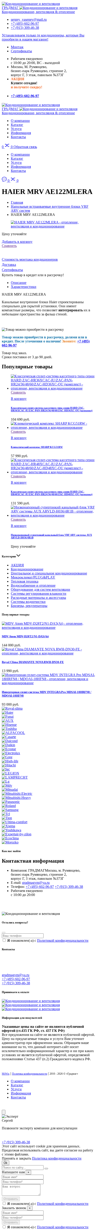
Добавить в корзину (17, 242)
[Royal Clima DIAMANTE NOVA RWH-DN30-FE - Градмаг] (48, 653)
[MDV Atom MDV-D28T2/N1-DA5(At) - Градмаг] (48, 627)
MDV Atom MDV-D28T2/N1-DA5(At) (25, 636)
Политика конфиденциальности (29, 1073)
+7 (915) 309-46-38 (25, 28)
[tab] (53, 283)
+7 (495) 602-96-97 (25, 23)
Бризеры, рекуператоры (29, 606)
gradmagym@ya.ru (36, 882)
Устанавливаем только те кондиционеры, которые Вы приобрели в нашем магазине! (43, 37)
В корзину (19, 399)
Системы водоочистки (28, 602)
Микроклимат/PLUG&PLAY (33, 577)
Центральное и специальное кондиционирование (49, 573)
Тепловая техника (24, 581)
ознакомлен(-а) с (47, 940)
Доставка (9, 265)
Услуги (16, 129)
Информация (21, 133)
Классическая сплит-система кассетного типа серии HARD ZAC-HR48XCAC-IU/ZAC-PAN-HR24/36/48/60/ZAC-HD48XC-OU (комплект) (51, 493)
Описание (18, 283)
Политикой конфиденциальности (62, 940)
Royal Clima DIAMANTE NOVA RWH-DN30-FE (33, 662)
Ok (5, 1163)
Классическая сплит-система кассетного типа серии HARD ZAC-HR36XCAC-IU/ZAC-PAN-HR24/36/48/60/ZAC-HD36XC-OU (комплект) (51, 409)
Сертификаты (21, 51)
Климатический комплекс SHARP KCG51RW (37, 447)
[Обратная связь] (5, 180)
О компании (20, 121)
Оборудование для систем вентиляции (40, 589)
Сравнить (9, 246)
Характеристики (23, 287)
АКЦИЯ (17, 565)
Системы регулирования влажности (38, 593)
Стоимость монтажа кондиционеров (30, 259)
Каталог (17, 125)
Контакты (18, 137)
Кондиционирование (27, 569)
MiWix (5, 1073)
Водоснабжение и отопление (33, 585)
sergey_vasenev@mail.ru (29, 19)
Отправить (11, 1199)
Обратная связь (25, 147)
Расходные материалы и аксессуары (38, 598)
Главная (17, 202)
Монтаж (17, 47)
